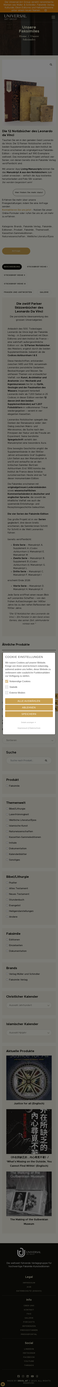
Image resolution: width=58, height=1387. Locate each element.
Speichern (29, 714)
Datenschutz (34, 728)
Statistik (13, 687)
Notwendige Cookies (19, 681)
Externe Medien (17, 693)
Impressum (23, 728)
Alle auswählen (29, 701)
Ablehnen (29, 707)
